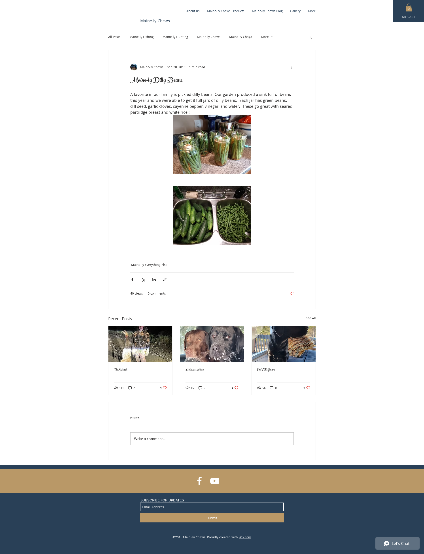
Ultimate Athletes (195, 370)
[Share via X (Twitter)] (143, 280)
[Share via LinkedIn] (154, 280)
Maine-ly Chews (208, 37)
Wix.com (245, 537)
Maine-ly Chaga (240, 37)
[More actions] (291, 67)
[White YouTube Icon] (214, 480)
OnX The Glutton (266, 370)
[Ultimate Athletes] (212, 344)
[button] (408, 7)
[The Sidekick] (140, 344)
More (265, 37)
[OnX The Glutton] (284, 344)
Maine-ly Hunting (175, 37)
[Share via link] (165, 280)
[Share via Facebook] (132, 280)
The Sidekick (120, 370)
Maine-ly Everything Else (149, 265)
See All (311, 318)
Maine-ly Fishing (141, 37)
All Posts (114, 37)
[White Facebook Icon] (199, 480)
